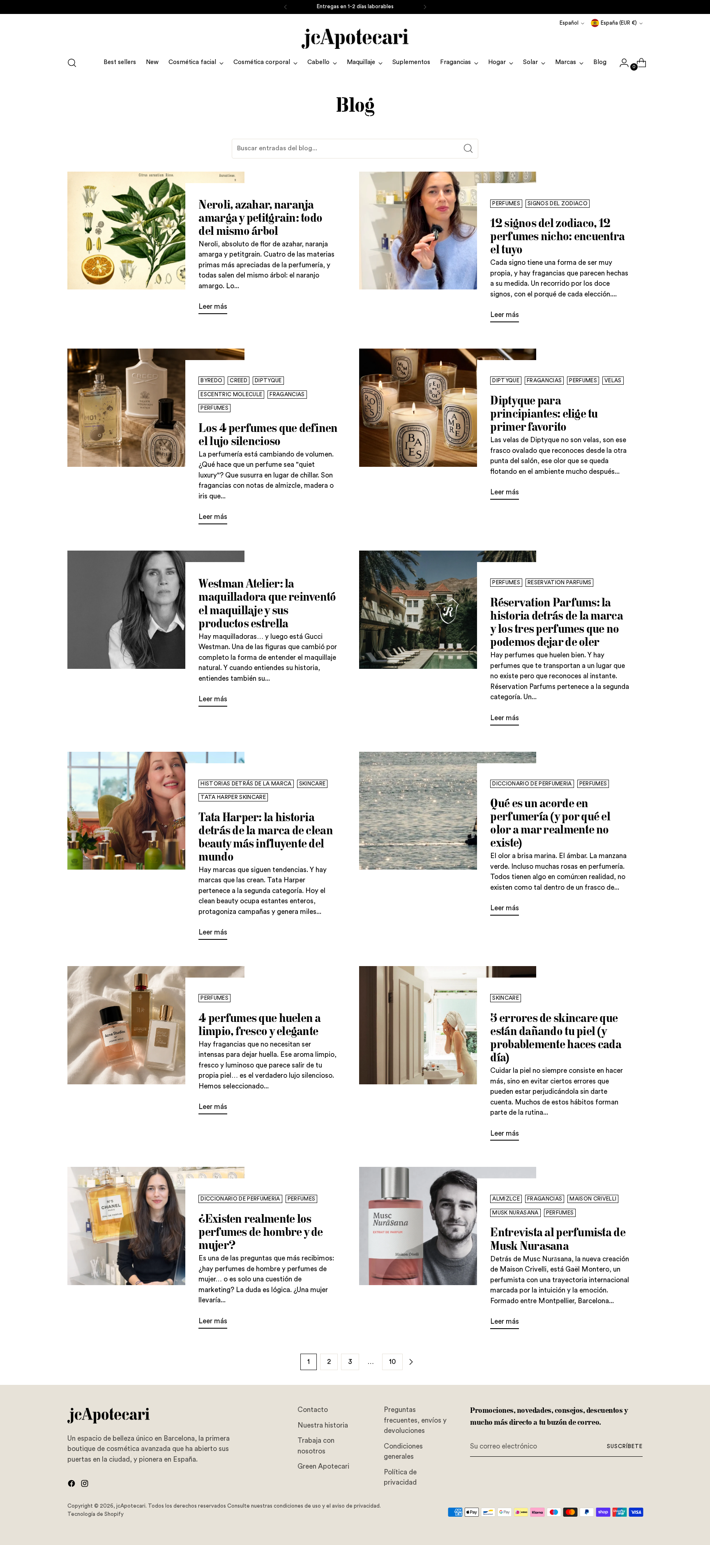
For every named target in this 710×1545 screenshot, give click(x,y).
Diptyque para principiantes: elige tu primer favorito (543, 413)
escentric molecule (231, 394)
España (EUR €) (619, 23)
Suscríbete (625, 1446)
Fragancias (287, 394)
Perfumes (506, 204)
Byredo (211, 380)
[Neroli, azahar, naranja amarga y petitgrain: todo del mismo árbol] (155, 246)
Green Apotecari (323, 1466)
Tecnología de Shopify (95, 1514)
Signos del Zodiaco (558, 204)
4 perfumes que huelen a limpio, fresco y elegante (259, 1024)
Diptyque (268, 380)
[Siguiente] (425, 7)
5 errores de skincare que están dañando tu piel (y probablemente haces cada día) (555, 1037)
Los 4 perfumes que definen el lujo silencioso (267, 434)
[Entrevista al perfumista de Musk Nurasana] (447, 1251)
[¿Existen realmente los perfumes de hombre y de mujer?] (155, 1251)
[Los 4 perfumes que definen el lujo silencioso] (155, 440)
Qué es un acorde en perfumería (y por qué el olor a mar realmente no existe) (550, 822)
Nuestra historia (322, 1425)
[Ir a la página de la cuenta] (621, 63)
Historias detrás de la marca (246, 784)
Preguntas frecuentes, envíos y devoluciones (415, 1420)
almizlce (506, 1199)
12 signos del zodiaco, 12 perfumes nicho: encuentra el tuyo (557, 236)
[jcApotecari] (355, 39)
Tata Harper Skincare (233, 797)
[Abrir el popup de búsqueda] (72, 63)
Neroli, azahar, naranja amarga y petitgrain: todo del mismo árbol (260, 217)
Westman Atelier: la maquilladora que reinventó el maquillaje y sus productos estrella (267, 603)
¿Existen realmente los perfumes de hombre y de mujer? (260, 1231)
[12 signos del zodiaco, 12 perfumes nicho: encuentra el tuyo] (447, 250)
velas (613, 380)
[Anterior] (286, 7)
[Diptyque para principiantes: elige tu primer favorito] (447, 427)
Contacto (312, 1409)
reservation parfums (559, 582)
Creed (238, 380)
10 (392, 1361)
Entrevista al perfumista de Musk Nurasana (557, 1238)
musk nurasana (515, 1213)
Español (569, 23)
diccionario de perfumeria (532, 784)
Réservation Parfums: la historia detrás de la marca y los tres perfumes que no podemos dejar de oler (556, 622)
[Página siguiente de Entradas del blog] (411, 1362)
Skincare (312, 784)
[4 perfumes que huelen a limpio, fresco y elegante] (155, 1043)
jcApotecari (130, 1506)
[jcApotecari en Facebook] (72, 1485)
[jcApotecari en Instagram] (85, 1485)
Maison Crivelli (592, 1199)
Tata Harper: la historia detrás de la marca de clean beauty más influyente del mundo (265, 836)
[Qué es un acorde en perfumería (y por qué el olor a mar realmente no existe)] (447, 837)
